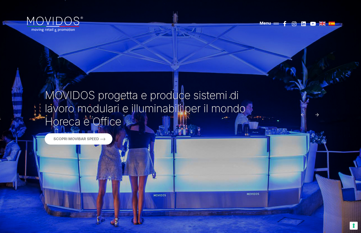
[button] (300, 117)
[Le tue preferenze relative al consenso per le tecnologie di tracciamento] (354, 226)
